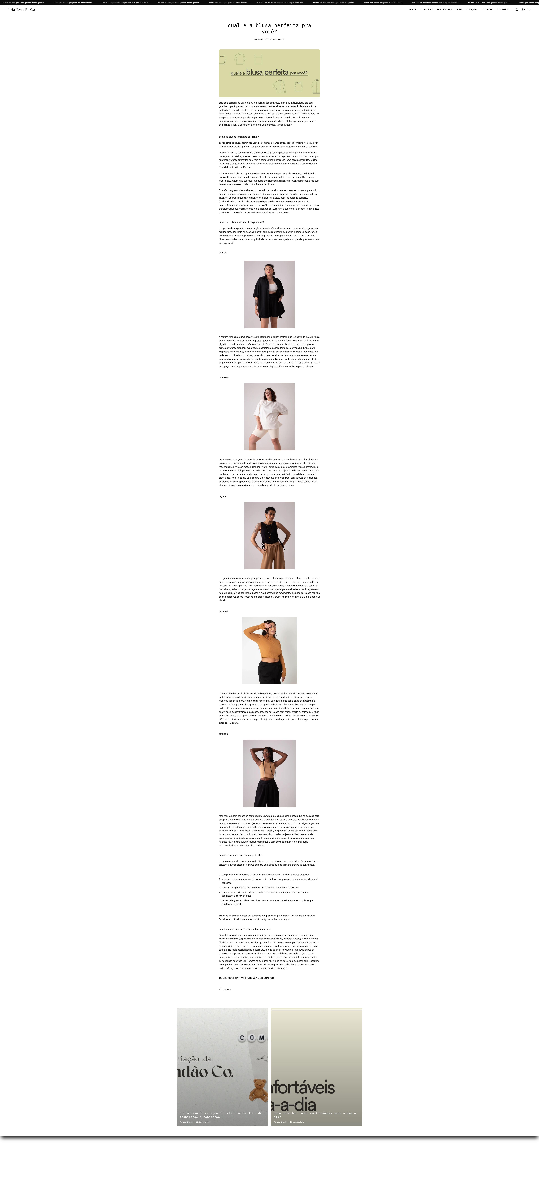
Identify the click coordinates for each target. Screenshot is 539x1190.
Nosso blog (240, 1155)
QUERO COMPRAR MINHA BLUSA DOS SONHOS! (246, 978)
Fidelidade (239, 1165)
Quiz (236, 1150)
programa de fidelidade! (42, 2)
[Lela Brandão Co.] (21, 9)
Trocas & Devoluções (283, 1150)
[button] (517, 9)
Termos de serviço (281, 1165)
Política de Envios (281, 1155)
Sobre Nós (239, 1170)
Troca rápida (240, 1160)
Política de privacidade (284, 1160)
